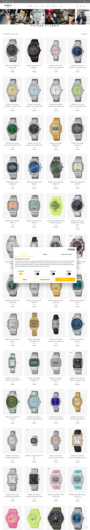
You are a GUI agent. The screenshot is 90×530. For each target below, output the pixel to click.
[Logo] (8, 6)
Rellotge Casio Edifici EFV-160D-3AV (12, 418)
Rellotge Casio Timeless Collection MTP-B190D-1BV (34, 495)
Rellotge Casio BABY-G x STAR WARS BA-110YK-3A (55, 222)
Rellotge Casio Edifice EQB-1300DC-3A (55, 183)
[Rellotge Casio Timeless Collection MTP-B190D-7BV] (12, 480)
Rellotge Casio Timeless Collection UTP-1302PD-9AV (12, 105)
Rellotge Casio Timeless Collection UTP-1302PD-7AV (56, 105)
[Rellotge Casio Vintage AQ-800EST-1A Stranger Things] (77, 363)
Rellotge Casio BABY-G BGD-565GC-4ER (56, 495)
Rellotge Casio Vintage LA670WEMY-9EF (34, 340)
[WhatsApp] (12, 1)
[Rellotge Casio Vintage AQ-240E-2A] (34, 206)
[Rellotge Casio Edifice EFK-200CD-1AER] (12, 51)
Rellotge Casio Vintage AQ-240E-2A (34, 222)
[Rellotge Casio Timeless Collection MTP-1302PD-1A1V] (77, 206)
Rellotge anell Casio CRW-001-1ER (34, 456)
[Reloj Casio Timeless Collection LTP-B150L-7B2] (34, 247)
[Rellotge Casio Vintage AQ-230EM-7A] (34, 286)
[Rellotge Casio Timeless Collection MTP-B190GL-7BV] (77, 441)
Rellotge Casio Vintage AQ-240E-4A (12, 222)
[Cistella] (84, 6)
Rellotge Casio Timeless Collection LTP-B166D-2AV (55, 418)
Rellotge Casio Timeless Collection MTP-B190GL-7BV (77, 456)
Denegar (25, 279)
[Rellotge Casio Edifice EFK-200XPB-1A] (34, 51)
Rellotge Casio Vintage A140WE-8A (77, 144)
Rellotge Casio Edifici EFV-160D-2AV (77, 340)
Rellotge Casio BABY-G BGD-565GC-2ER (77, 495)
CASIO (12, 69)
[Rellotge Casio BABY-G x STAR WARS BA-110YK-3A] (56, 206)
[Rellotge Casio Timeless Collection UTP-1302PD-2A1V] (77, 51)
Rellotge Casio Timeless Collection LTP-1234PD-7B (12, 379)
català (84, 1)
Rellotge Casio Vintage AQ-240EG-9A (55, 301)
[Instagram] (3, 1)
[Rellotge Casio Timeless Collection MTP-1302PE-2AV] (34, 402)
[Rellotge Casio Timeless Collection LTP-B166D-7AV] (12, 441)
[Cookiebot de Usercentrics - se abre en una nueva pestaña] (69, 250)
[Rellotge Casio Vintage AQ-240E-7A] (12, 324)
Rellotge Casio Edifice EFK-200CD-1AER (12, 66)
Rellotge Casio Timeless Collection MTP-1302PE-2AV (34, 418)
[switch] (37, 274)
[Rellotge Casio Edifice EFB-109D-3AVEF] (12, 286)
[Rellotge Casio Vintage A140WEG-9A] (56, 128)
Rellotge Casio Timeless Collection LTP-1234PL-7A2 (56, 340)
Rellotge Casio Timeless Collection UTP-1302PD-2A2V (34, 105)
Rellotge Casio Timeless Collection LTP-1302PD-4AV (56, 66)
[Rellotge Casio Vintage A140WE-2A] (12, 167)
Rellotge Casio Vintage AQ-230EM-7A (34, 301)
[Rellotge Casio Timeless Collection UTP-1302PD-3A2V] (77, 89)
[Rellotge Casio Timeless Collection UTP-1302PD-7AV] (56, 89)
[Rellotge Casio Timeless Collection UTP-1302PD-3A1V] (12, 128)
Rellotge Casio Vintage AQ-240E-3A (77, 301)
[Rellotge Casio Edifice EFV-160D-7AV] (12, 247)
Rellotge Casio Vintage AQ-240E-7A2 (77, 183)
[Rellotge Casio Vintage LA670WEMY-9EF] (34, 324)
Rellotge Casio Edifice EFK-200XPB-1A (34, 66)
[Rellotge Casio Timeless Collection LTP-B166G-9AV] (77, 402)
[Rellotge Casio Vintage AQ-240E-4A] (12, 206)
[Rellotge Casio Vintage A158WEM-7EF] (56, 363)
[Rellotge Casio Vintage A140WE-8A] (77, 128)
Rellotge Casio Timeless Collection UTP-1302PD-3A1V (12, 144)
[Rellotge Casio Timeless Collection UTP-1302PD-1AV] (34, 128)
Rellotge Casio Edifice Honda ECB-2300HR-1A (78, 262)
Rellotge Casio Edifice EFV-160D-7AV (12, 262)
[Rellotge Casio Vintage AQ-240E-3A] (77, 286)
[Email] (9, 1)
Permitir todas (65, 279)
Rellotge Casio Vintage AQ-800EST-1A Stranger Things (77, 379)
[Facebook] (6, 1)
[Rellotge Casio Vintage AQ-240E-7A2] (77, 167)
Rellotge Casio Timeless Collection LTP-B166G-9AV (77, 418)
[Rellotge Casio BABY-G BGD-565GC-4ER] (56, 480)
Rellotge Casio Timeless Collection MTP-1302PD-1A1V (77, 223)
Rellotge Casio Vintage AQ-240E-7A (12, 340)
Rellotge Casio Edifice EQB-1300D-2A (34, 183)
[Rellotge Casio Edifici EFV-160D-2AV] (77, 324)
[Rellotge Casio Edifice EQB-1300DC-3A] (56, 167)
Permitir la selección (45, 279)
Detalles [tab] (45, 254)
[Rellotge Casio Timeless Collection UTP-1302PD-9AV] (12, 89)
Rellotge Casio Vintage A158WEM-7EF (56, 379)
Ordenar (11, 34)
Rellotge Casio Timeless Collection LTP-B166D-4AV (55, 456)
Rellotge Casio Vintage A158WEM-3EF (34, 379)
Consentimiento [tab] (24, 254)
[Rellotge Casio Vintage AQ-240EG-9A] (56, 286)
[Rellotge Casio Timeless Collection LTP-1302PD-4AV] (56, 51)
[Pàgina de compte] (81, 6)
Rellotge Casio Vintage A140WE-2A (12, 183)
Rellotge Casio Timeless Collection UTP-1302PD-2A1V (77, 66)
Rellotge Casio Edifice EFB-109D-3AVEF (12, 301)
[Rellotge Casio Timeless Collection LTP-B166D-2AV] (56, 402)
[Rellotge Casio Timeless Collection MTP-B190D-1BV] (34, 480)
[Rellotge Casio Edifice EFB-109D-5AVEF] (56, 247)
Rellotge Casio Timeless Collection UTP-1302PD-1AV (34, 144)
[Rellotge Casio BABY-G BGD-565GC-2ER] (77, 480)
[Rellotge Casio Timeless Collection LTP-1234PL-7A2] (56, 324)
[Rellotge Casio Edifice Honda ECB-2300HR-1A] (77, 247)
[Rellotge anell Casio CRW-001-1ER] (34, 441)
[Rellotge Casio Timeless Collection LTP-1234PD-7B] (12, 363)
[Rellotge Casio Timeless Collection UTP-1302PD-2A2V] (34, 89)
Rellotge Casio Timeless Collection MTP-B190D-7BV (12, 495)
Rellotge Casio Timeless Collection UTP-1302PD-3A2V (77, 105)
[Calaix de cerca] (77, 6)
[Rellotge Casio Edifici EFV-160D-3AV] (12, 402)
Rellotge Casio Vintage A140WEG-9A (56, 144)
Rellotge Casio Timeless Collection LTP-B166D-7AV (12, 456)
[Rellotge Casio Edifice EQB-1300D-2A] (34, 167)
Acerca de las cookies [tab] (66, 254)
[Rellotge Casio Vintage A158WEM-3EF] (34, 363)
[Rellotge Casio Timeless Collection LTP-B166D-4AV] (56, 441)
